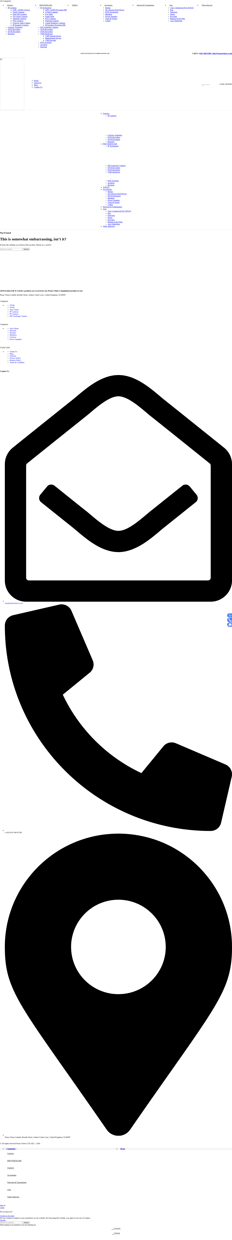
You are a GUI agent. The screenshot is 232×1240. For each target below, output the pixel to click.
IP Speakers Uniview (21, 25)
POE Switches (45, 42)
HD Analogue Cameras (49, 27)
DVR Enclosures (111, 12)
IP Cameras (12, 8)
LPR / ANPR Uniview (21, 10)
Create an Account (7, 1216)
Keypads (173, 16)
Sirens (172, 14)
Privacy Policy (15, 358)
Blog (11, 354)
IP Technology (45, 8)
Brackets (11, 34)
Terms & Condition (17, 362)
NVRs (12, 305)
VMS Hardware (46, 34)
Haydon (13, 333)
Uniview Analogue (15, 27)
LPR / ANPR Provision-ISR (56, 10)
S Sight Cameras (51, 12)
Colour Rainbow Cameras (55, 23)
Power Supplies (111, 16)
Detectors (173, 12)
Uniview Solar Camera (21, 23)
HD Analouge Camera (18, 316)
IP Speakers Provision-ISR (55, 25)
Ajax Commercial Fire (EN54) (181, 8)
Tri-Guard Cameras (20, 16)
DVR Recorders (14, 32)
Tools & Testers (111, 19)
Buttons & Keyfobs (177, 19)
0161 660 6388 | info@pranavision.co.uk (215, 53)
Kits (171, 10)
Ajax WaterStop (176, 21)
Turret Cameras (18, 12)
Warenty (13, 356)
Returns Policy (15, 360)
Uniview (13, 337)
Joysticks (43, 45)
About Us (13, 352)
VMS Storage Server (53, 36)
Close (2, 1208)
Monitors (108, 14)
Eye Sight (49, 14)
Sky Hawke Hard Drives (114, 10)
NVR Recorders (14, 29)
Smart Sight (49, 16)
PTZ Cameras (18, 21)
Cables (107, 21)
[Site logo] (12, 109)
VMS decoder (50, 40)
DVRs (12, 307)
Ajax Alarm (14, 310)
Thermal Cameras (19, 19)
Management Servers (53, 38)
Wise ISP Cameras (20, 14)
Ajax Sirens (14, 328)
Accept (2, 1220)
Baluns (108, 8)
